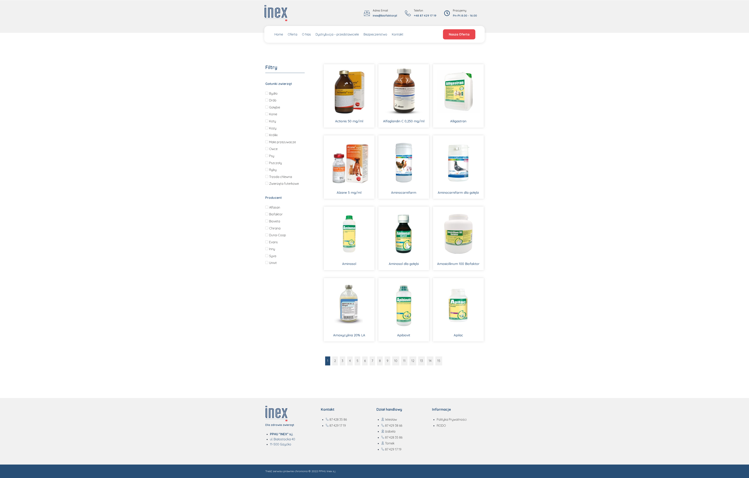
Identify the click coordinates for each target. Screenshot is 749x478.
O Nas (306, 34)
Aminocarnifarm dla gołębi (458, 192)
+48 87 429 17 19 (425, 15)
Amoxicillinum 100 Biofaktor (458, 264)
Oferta (292, 34)
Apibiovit (403, 335)
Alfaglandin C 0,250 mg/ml (403, 121)
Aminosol (349, 264)
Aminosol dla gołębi (404, 264)
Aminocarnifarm (403, 192)
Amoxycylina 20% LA (349, 335)
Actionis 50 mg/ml (349, 121)
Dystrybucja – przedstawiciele (337, 34)
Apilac (458, 335)
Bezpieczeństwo (375, 34)
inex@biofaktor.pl (385, 15)
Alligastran (458, 121)
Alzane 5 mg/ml (349, 192)
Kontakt (397, 34)
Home (278, 34)
